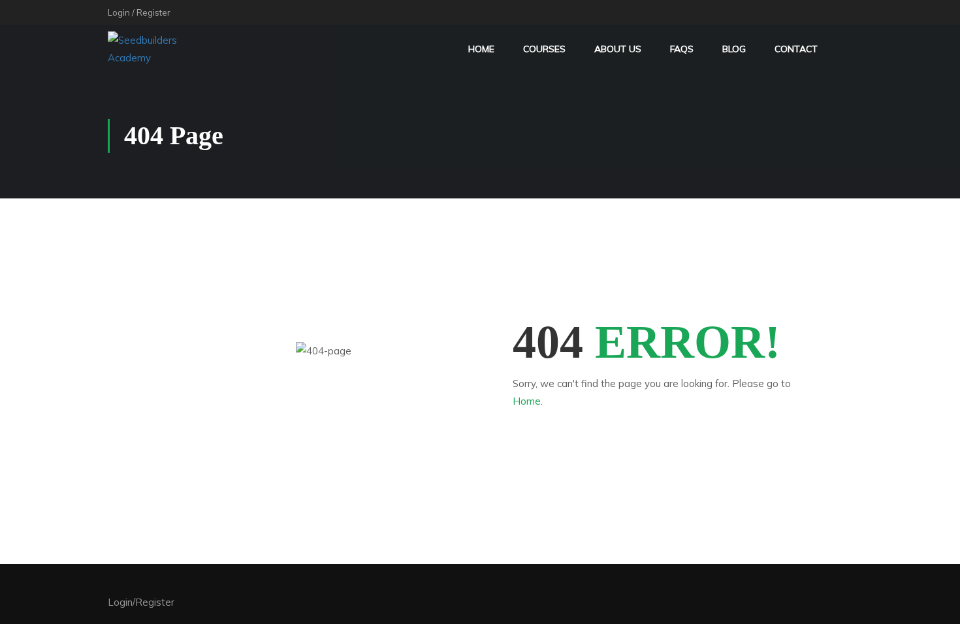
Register (153, 12)
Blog (734, 49)
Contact (796, 49)
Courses (544, 49)
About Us (617, 49)
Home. (528, 401)
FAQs (682, 49)
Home (481, 49)
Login (119, 12)
